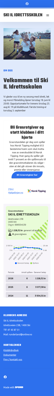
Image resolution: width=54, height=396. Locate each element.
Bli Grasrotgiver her (27, 175)
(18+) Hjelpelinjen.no (15, 191)
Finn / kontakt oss (12, 359)
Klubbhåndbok (11, 350)
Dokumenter (9, 355)
